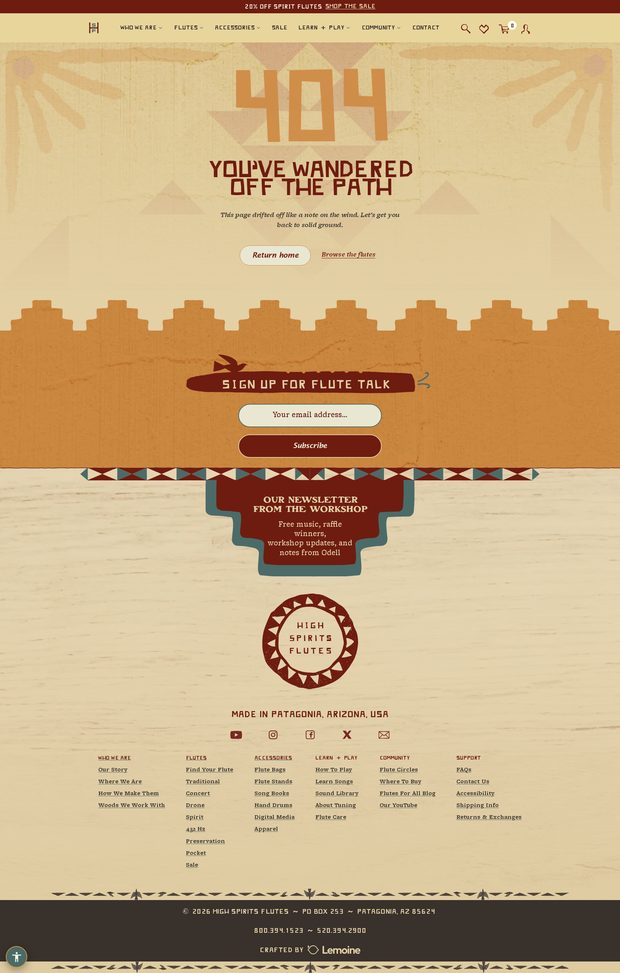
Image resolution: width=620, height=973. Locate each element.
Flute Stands (273, 782)
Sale (192, 865)
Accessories (273, 758)
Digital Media (274, 818)
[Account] (525, 29)
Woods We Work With (131, 806)
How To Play (333, 770)
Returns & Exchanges (489, 818)
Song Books (271, 794)
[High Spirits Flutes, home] (94, 27)
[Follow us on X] (347, 735)
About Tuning (335, 806)
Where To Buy (400, 782)
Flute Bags (270, 770)
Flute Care (330, 818)
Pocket (196, 853)
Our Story (112, 770)
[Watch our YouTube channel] (236, 735)
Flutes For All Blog (408, 794)
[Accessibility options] (16, 957)
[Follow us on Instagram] (273, 735)
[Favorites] (484, 29)
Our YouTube (398, 806)
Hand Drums (273, 806)
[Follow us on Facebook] (310, 735)
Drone (195, 806)
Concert (198, 794)
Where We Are (120, 782)
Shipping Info (477, 806)
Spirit (194, 818)
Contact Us (472, 782)
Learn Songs (334, 782)
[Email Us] (384, 735)
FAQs (463, 770)
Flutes (196, 758)
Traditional (203, 782)
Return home (275, 255)
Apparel (266, 829)
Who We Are (114, 758)
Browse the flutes (348, 255)
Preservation (205, 842)
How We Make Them (128, 794)
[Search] (466, 29)
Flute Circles (399, 770)
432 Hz (195, 829)
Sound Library (336, 794)
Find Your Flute (209, 770)
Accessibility (475, 794)
